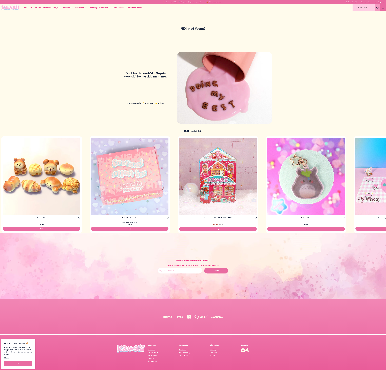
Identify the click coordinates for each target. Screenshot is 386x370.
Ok (18, 363)
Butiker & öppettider (352, 2)
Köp (41, 229)
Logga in (381, 2)
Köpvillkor (363, 2)
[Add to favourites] (79, 218)
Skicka (216, 271)
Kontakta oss (372, 2)
